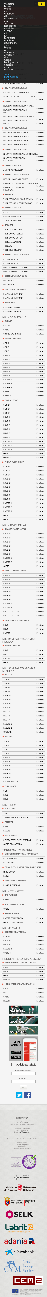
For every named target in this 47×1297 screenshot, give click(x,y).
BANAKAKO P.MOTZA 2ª (23, 298)
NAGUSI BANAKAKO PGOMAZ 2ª (23, 271)
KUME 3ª (23, 363)
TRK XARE (23, 246)
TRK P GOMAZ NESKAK (23, 234)
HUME (23, 629)
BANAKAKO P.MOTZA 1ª (23, 294)
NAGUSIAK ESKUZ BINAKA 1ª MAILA (23, 111)
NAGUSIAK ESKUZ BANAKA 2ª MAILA (23, 117)
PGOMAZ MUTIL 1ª (23, 259)
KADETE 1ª (23, 380)
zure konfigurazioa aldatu (11, 77)
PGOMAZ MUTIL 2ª (23, 263)
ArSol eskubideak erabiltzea (22, 1148)
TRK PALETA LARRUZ (23, 242)
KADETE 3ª (23, 388)
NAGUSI (23, 980)
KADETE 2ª (23, 384)
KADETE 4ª (23, 949)
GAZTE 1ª (23, 392)
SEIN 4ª (23, 692)
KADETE (23, 326)
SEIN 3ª (23, 351)
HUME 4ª (23, 945)
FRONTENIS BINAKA (23, 307)
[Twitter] (20, 1093)
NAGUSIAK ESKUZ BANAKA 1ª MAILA (23, 106)
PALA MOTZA (23, 863)
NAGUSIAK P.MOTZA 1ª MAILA (23, 133)
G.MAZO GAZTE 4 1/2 (23, 334)
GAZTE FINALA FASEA (23, 844)
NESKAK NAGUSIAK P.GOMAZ (23, 179)
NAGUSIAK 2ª (23, 285)
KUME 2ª (23, 359)
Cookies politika (22, 1143)
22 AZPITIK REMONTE (23, 221)
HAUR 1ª (23, 712)
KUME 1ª (23, 355)
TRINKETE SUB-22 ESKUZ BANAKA (23, 203)
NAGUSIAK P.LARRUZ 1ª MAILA (23, 137)
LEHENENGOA (23, 872)
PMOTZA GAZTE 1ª (23, 612)
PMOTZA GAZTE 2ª (23, 616)
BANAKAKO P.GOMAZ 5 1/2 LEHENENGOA (23, 183)
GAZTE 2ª (23, 396)
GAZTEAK (23, 732)
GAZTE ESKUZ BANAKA (23, 922)
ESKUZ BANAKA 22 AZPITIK (23, 84)
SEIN (23, 791)
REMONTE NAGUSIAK (23, 217)
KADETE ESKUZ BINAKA (23, 918)
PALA (23, 212)
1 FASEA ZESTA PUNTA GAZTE (23, 818)
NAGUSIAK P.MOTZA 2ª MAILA (23, 141)
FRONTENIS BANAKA (23, 311)
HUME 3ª (23, 375)
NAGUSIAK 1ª (23, 281)
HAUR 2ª (23, 716)
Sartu (23, 1087)
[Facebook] (27, 1093)
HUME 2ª (23, 371)
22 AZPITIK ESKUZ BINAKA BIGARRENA (23, 159)
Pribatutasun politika (22, 1144)
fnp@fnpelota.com (24, 1132)
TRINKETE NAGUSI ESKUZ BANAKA (23, 199)
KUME (23, 625)
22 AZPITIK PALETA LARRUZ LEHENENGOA (23, 97)
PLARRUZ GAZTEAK (23, 885)
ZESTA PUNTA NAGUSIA (23, 170)
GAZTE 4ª (23, 953)
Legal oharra (22, 1146)
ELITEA (23, 876)
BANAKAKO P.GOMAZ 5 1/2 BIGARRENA (23, 188)
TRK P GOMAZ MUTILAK (23, 238)
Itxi (41, 3)
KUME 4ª (23, 588)
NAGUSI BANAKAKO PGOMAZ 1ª (23, 267)
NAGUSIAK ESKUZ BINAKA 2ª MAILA (23, 122)
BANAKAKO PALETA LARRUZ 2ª (23, 93)
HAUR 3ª (23, 720)
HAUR (23, 654)
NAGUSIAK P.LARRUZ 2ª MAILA (23, 145)
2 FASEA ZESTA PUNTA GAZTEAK (23, 840)
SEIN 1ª (23, 343)
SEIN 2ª (23, 347)
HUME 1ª (23, 367)
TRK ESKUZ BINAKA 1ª (23, 230)
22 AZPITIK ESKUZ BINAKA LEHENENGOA (23, 154)
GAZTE (23, 330)
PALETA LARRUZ (23, 859)
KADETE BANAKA (23, 782)
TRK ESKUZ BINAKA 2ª (23, 250)
